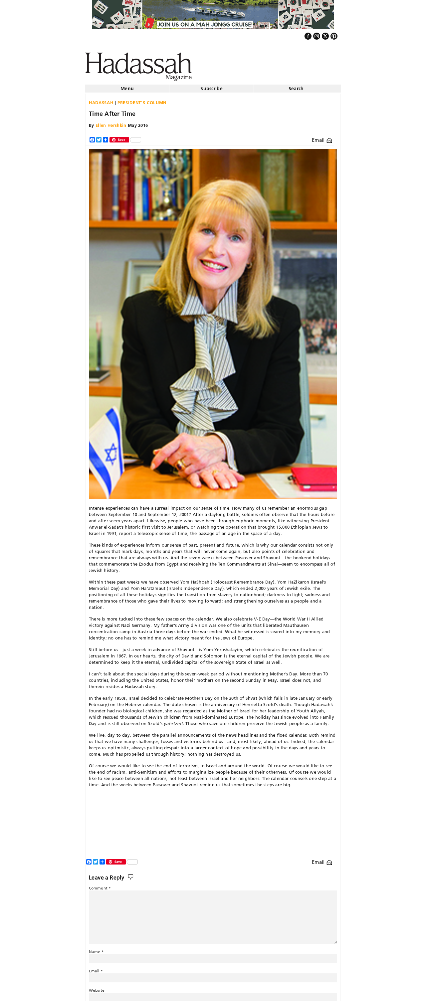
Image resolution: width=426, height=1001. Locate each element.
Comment (100, 885)
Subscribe (211, 86)
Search (296, 86)
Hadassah (101, 100)
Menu (127, 86)
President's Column (141, 100)
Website (97, 987)
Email (319, 137)
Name (96, 948)
